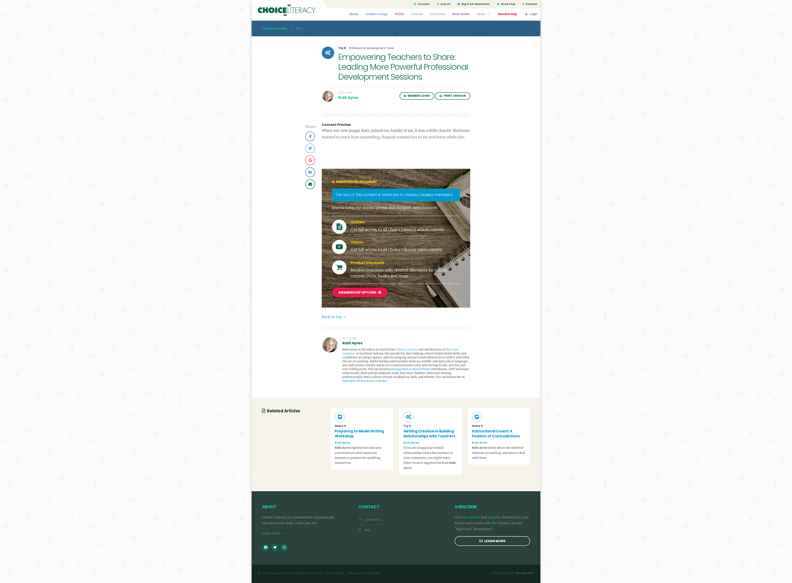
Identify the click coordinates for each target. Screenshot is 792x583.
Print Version (454, 96)
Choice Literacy (407, 349)
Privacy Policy (334, 573)
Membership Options (358, 292)
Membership (507, 14)
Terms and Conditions (364, 573)
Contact (423, 4)
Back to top (332, 317)
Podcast (531, 4)
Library (354, 14)
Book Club (507, 4)
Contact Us (373, 520)
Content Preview (336, 124)
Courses (417, 14)
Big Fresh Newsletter (475, 4)
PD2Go (399, 14)
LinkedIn (380, 381)
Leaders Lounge (377, 14)
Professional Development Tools (371, 48)
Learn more (272, 533)
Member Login (418, 96)
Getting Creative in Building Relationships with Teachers (429, 434)
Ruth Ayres (348, 97)
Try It (342, 48)
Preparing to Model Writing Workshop (359, 434)
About (481, 14)
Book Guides (461, 14)
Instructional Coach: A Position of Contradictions (496, 434)
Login (533, 14)
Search (445, 4)
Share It (340, 426)
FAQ (367, 530)
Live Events (437, 14)
